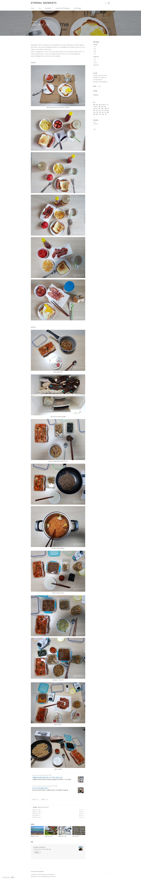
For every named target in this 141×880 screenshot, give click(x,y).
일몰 (108, 112)
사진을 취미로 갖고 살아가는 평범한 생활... (42, 849)
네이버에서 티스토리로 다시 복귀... (100, 75)
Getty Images (77, 8)
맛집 (95, 60)
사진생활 (34, 807)
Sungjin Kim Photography (63, 8)
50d (108, 108)
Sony (94, 112)
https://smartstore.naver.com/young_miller (43, 786)
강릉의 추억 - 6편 (36, 810)
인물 (95, 50)
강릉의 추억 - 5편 (36, 811)
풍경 (95, 48)
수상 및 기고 (96, 65)
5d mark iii (95, 106)
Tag (40, 8)
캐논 (102, 112)
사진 (103, 110)
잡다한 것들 (95, 56)
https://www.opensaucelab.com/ (40, 775)
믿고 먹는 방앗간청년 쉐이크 (40, 788)
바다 (100, 110)
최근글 (94, 86)
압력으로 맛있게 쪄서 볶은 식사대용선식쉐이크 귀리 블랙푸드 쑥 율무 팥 (50, 790)
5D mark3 (95, 108)
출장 (97, 114)
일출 (105, 108)
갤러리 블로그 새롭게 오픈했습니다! (100, 81)
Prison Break (35, 815)
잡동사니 (95, 62)
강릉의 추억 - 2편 (36, 817)
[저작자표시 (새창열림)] (47, 799)
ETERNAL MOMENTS (39, 847)
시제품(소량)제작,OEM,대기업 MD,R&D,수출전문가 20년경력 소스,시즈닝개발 (51, 779)
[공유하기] (36, 800)
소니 (107, 104)
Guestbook (48, 8)
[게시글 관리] (38, 800)
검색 (106, 3)
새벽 (94, 110)
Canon (100, 114)
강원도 (102, 108)
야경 (95, 46)
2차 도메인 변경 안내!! (97, 79)
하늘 (103, 114)
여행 (95, 52)
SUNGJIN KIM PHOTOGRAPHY (37, 871)
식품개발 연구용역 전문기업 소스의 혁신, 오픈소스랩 (47, 777)
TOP (109, 872)
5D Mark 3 (103, 104)
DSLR (97, 110)
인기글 (99, 86)
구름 (102, 106)
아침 (100, 112)
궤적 (94, 114)
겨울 (99, 104)
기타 (39, 807)
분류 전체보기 (96, 42)
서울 (105, 106)
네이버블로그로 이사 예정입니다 (99, 77)
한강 (97, 104)
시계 (95, 58)
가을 (99, 108)
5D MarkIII (106, 110)
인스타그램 (94, 129)
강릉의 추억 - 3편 (36, 813)
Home (32, 8)
